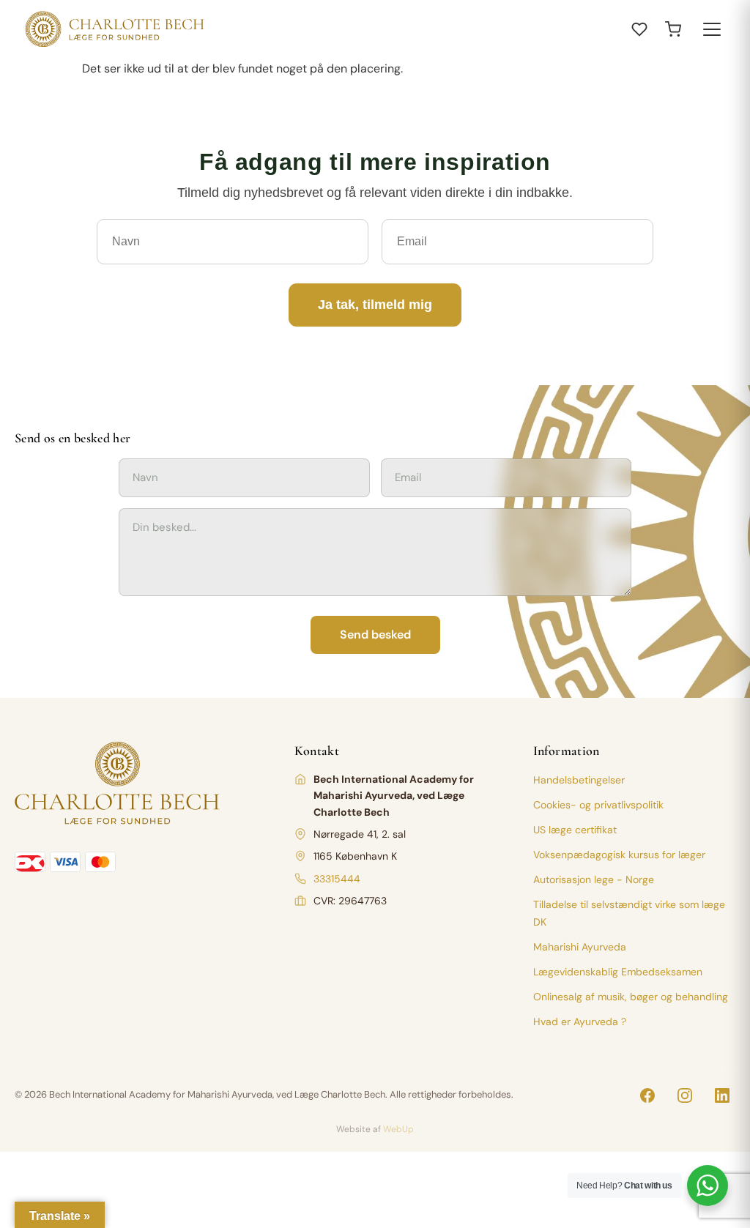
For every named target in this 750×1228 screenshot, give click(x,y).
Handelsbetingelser (579, 779)
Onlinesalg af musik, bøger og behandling (630, 996)
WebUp (398, 1129)
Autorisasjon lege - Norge (593, 879)
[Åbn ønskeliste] (639, 29)
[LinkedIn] (722, 1095)
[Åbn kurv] (673, 29)
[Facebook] (647, 1095)
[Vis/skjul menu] (712, 29)
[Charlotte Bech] (113, 29)
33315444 (336, 878)
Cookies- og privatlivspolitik (598, 804)
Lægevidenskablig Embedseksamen (617, 971)
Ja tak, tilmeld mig (375, 304)
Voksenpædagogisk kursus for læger (619, 854)
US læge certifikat (575, 829)
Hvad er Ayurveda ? (579, 1021)
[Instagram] (685, 1095)
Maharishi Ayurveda (579, 946)
